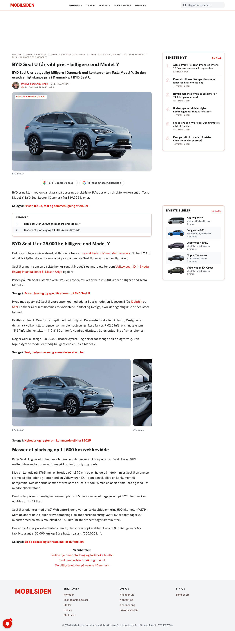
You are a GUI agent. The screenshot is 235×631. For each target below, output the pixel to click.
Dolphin (136, 302)
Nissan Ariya (53, 272)
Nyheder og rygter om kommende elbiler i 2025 (57, 440)
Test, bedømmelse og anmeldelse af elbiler (54, 352)
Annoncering (127, 605)
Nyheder (74, 5)
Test (89, 5)
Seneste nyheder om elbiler (68, 54)
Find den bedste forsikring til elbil (82, 560)
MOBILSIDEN (22, 5)
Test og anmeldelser (76, 600)
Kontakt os (126, 600)
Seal (15, 307)
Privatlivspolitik (129, 610)
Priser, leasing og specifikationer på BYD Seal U (57, 293)
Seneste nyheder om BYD (104, 54)
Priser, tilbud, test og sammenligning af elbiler (56, 206)
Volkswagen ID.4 (126, 267)
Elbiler (103, 5)
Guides (139, 5)
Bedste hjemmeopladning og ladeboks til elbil (81, 555)
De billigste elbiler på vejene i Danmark (82, 565)
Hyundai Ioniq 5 (33, 272)
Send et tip (182, 595)
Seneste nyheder (36, 54)
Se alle (217, 57)
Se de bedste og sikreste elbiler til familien (54, 542)
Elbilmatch (121, 5)
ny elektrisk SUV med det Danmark (106, 253)
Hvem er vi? (127, 595)
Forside (16, 54)
